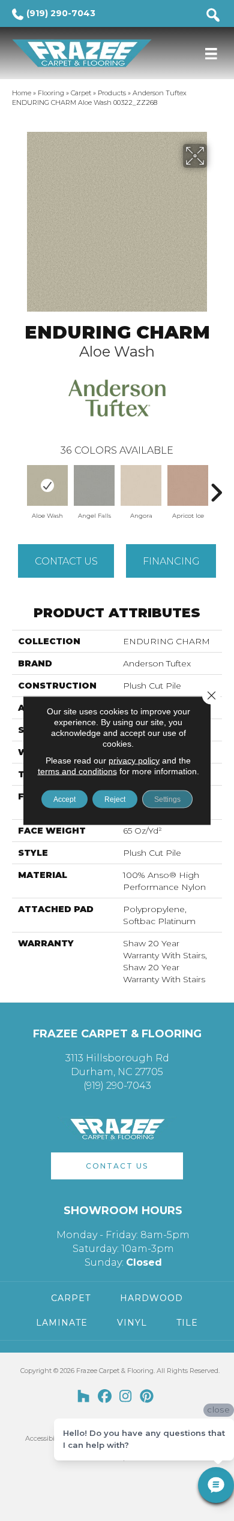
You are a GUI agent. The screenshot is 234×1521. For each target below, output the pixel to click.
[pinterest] (146, 1397)
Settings (167, 799)
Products (112, 93)
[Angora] (141, 485)
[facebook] (104, 1397)
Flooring (51, 93)
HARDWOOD (151, 1298)
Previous (18, 487)
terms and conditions (77, 771)
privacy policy (134, 760)
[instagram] (125, 1397)
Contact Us (66, 561)
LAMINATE (62, 1322)
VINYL (132, 1322)
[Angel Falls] (94, 485)
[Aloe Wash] (47, 485)
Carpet (81, 93)
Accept (64, 799)
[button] (117, 1165)
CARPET (71, 1298)
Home (21, 93)
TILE (187, 1322)
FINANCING (171, 561)
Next (216, 487)
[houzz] (83, 1397)
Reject (114, 799)
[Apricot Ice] (187, 485)
